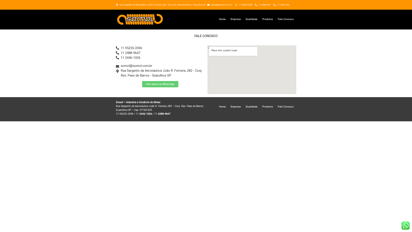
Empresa (236, 19)
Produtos (267, 19)
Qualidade (252, 19)
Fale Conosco (286, 19)
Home (222, 19)
